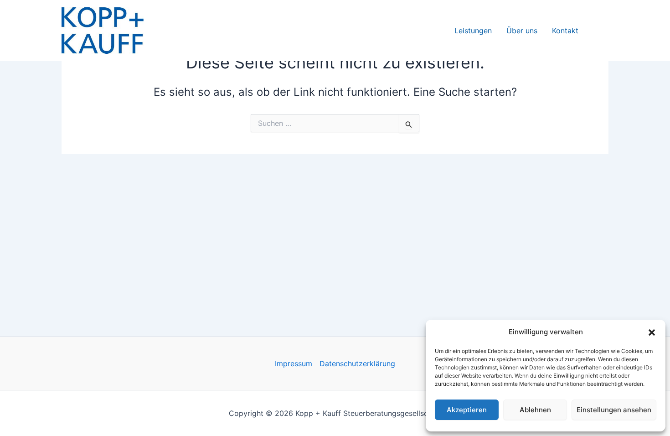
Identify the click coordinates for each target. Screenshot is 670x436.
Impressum (293, 363)
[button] (651, 332)
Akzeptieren (467, 409)
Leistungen (473, 30)
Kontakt (565, 30)
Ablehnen (535, 409)
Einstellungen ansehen (614, 409)
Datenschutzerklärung (357, 363)
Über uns (521, 30)
